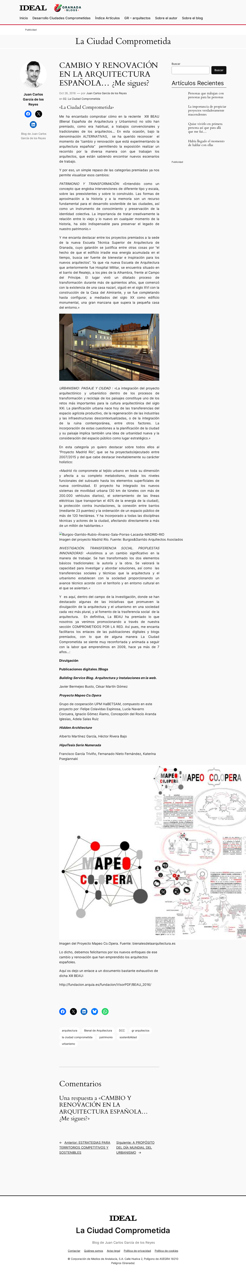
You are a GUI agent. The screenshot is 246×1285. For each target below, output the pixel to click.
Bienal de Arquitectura (98, 1030)
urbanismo (68, 1043)
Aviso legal (113, 1250)
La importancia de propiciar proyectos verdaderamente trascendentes (207, 110)
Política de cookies (166, 1250)
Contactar (74, 1250)
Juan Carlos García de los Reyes (106, 93)
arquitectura (69, 1030)
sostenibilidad (128, 1037)
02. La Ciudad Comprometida (81, 98)
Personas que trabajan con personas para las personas (206, 95)
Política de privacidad (137, 1250)
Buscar (176, 63)
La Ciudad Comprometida (123, 41)
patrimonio (106, 1037)
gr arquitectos (140, 1030)
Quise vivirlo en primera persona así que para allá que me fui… (205, 128)
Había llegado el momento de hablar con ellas (206, 143)
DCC (122, 1030)
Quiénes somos (93, 1250)
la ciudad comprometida (77, 1037)
